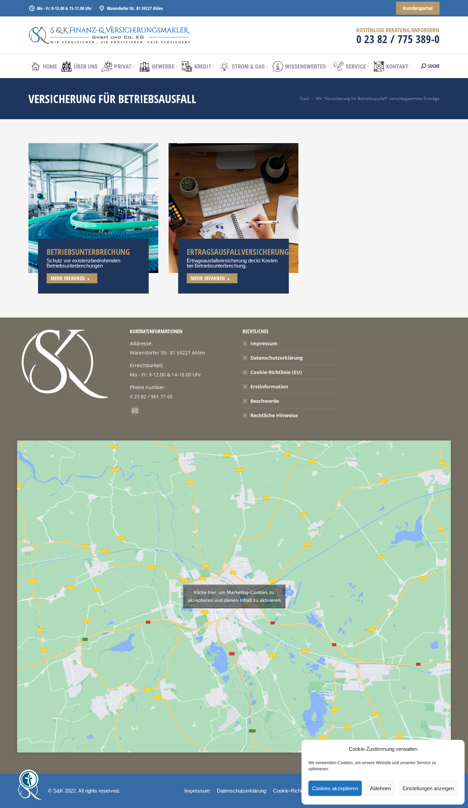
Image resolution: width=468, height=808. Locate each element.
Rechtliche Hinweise (274, 415)
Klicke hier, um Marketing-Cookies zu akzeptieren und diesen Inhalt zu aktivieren (234, 596)
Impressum (264, 343)
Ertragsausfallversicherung (238, 251)
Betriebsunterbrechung (88, 251)
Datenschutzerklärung (276, 358)
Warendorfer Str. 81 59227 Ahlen (135, 8)
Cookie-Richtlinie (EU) (276, 372)
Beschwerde (264, 401)
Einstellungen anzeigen (428, 788)
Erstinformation (269, 386)
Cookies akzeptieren (335, 788)
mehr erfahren (68, 278)
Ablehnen (380, 788)
